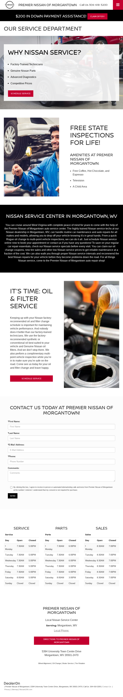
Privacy (7, 689)
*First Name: (14, 421)
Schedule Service (21, 93)
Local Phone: (61, 630)
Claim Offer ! (97, 16)
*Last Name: (14, 433)
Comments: (13, 468)
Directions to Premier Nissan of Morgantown (61, 641)
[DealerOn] (12, 683)
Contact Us (106, 687)
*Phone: (12, 456)
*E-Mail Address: (16, 445)
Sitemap (15, 689)
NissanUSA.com (25, 689)
